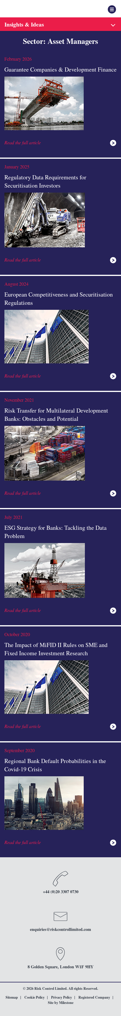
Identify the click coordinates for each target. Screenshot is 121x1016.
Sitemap (12, 997)
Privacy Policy (61, 997)
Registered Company (94, 997)
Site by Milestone (60, 1002)
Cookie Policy (34, 997)
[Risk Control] (33, 9)
